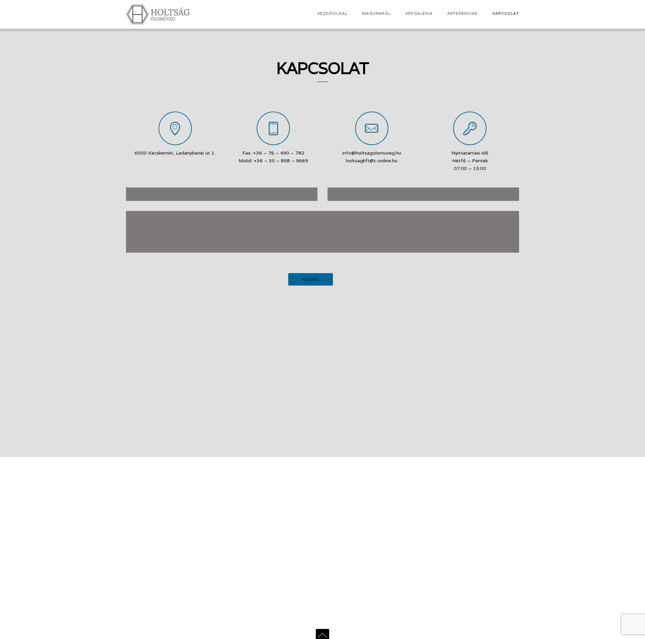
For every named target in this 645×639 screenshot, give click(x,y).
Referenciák (462, 13)
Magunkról (376, 13)
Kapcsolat (505, 13)
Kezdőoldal (332, 13)
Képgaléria (419, 13)
